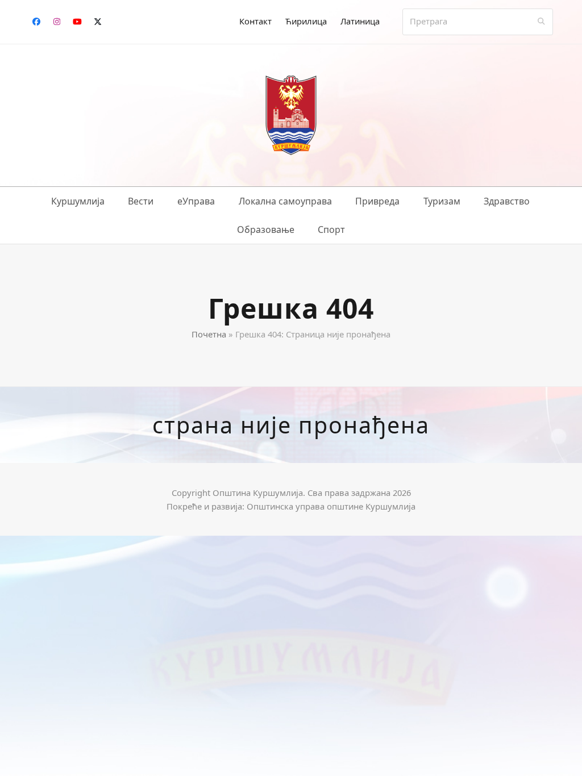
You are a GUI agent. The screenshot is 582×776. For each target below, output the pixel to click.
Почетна (209, 334)
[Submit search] (541, 21)
